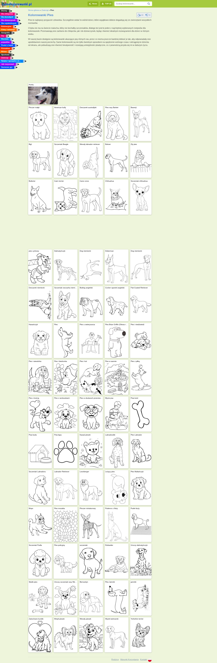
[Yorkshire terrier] (141, 635)
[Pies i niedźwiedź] (141, 340)
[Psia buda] (40, 452)
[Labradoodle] (116, 452)
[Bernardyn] (91, 600)
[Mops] (40, 526)
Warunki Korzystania (129, 659)
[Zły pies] (141, 160)
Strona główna (34, 10)
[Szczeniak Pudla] (40, 563)
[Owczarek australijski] (91, 125)
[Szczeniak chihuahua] (141, 197)
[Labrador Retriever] (65, 489)
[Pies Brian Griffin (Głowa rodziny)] (116, 342)
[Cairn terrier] (65, 199)
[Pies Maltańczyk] (141, 488)
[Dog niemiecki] (91, 269)
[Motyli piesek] (65, 636)
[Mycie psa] (116, 416)
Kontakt (143, 659)
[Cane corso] (91, 199)
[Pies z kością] (40, 416)
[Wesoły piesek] (91, 636)
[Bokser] (116, 162)
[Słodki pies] (40, 600)
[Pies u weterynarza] (91, 342)
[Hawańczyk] (40, 342)
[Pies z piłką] (141, 377)
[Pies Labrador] (141, 451)
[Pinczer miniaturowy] (91, 526)
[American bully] (65, 125)
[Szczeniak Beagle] (65, 162)
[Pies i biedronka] (65, 379)
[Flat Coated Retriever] (141, 304)
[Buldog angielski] (91, 305)
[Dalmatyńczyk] (65, 269)
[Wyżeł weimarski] (116, 636)
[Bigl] (40, 162)
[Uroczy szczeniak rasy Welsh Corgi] (65, 600)
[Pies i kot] (91, 379)
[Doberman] (116, 269)
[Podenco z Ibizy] (116, 526)
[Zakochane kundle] (40, 636)
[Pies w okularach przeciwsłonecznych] (91, 416)
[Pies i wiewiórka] (40, 379)
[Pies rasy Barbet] (116, 125)
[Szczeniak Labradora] (40, 489)
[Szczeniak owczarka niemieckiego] (65, 305)
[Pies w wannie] (116, 379)
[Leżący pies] (116, 489)
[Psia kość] (141, 414)
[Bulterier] (40, 199)
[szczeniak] (91, 563)
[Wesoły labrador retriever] (91, 162)
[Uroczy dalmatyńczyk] (141, 561)
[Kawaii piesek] (91, 452)
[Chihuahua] (116, 199)
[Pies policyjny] (65, 563)
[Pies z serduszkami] (65, 416)
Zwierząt (45, 10)
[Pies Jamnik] (116, 600)
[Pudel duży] (141, 524)
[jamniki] (141, 598)
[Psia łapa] (65, 452)
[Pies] (65, 342)
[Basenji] (141, 123)
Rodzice (115, 659)
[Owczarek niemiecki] (40, 305)
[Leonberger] (91, 489)
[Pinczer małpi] (40, 125)
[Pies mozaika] (65, 526)
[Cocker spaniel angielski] (116, 305)
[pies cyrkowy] (40, 269)
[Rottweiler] (116, 563)
